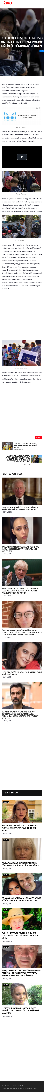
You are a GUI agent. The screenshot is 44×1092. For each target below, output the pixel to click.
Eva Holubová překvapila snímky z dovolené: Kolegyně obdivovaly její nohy (20, 935)
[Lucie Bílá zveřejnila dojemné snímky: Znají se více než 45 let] (22, 656)
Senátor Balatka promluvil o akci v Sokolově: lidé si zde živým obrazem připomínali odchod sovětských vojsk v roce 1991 (20, 715)
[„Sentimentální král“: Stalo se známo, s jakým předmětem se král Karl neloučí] (22, 491)
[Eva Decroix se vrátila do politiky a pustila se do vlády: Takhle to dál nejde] (22, 811)
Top (22, 33)
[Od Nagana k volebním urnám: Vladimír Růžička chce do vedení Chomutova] (22, 884)
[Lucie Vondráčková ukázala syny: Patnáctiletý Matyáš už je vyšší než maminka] (22, 994)
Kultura (6, 802)
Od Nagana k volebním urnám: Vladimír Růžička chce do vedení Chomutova (21, 899)
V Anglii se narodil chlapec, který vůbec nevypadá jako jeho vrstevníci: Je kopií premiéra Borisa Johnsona (20, 591)
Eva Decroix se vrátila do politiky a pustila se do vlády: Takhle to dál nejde (20, 828)
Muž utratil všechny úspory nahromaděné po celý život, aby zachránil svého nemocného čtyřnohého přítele (17, 460)
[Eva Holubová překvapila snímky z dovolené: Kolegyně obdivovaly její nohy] (22, 919)
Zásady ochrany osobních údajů (12, 1088)
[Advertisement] (22, 315)
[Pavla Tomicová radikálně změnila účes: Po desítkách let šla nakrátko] (22, 849)
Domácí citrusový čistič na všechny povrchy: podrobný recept (25, 446)
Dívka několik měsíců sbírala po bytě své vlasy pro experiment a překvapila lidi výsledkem (20, 549)
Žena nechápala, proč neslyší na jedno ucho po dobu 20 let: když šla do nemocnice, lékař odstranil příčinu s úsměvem (22, 632)
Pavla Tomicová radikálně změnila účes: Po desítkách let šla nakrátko (20, 864)
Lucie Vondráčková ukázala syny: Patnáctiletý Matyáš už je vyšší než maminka (20, 1010)
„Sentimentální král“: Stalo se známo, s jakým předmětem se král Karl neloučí (20, 508)
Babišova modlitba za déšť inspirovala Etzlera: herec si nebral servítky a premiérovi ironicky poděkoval (22, 973)
